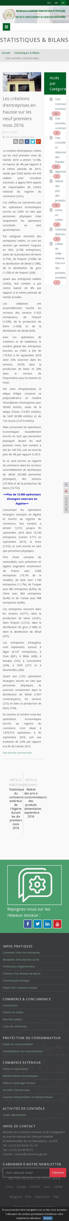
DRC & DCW (66, 504)
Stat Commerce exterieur (58, 104)
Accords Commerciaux (16, 1090)
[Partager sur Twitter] (32, 141)
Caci (47, 1186)
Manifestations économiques (20, 1076)
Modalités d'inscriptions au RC (21, 959)
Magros (16, 1196)
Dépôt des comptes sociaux (20, 987)
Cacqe (21, 1186)
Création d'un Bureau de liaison (21, 973)
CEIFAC (35, 1186)
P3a (28, 1196)
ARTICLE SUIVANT (31, 798)
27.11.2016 (11, 132)
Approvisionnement (58, 172)
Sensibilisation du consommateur (23, 1051)
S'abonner (58, 1172)
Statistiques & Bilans (34, 40)
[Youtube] (66, 491)
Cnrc (9, 1186)
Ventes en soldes (13, 1012)
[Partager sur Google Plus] (38, 141)
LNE (56, 1196)
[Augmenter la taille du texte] (15, 141)
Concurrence (10, 1005)
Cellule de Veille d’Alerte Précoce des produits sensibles (58, 261)
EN (48, 2)
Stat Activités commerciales (20, 137)
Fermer (48, 1218)
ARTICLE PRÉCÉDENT (16, 804)
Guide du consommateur (18, 1044)
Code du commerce (15, 1026)
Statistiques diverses (58, 232)
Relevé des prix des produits (58, 191)
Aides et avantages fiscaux (19, 1083)
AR (56, 2)
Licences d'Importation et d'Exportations (28, 1097)
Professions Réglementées (19, 966)
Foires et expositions (15, 1069)
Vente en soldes (58, 215)
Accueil (6, 53)
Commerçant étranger (16, 980)
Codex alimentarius (14, 1115)
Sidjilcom (42, 1196)
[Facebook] (66, 484)
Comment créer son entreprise (21, 952)
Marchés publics (12, 1019)
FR (63, 2)
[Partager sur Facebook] (27, 141)
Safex (58, 1186)
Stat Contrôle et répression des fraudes (58, 150)
